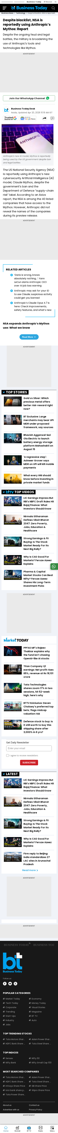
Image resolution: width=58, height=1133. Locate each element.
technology (20, 13)
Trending (10, 1011)
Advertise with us (11, 1109)
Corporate (11, 1007)
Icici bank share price (15, 1090)
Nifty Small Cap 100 (41, 1062)
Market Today (13, 998)
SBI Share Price (39, 1085)
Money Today (39, 1003)
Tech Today (12, 1003)
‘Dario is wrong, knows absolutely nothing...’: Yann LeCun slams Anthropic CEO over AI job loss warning (30, 280)
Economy (36, 998)
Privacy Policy (35, 1109)
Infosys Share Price (15, 1085)
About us (7, 1105)
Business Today (34, 2)
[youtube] (10, 983)
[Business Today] (29, 8)
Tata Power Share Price (15, 1094)
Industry (10, 1020)
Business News (7, 13)
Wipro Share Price (41, 1090)
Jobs (8, 1024)
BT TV (34, 1016)
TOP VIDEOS (24, 492)
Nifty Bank (11, 1062)
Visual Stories (38, 1007)
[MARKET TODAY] (16, 640)
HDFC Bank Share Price (15, 1043)
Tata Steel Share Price (41, 1043)
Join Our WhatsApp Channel (27, 98)
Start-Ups (11, 1016)
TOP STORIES (16, 392)
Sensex (9, 1058)
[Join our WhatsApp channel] (53, 569)
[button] (52, 1129)
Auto (34, 1020)
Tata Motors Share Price (15, 1039)
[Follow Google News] (27, 118)
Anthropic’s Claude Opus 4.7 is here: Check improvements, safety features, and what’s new (32, 306)
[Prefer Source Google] (10, 118)
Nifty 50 (36, 1058)
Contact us (34, 1105)
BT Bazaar (48, 2)
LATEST (12, 774)
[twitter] (15, 983)
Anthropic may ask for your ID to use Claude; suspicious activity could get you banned (33, 294)
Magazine (37, 1011)
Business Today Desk (23, 108)
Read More (27, 337)
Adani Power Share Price (41, 1039)
